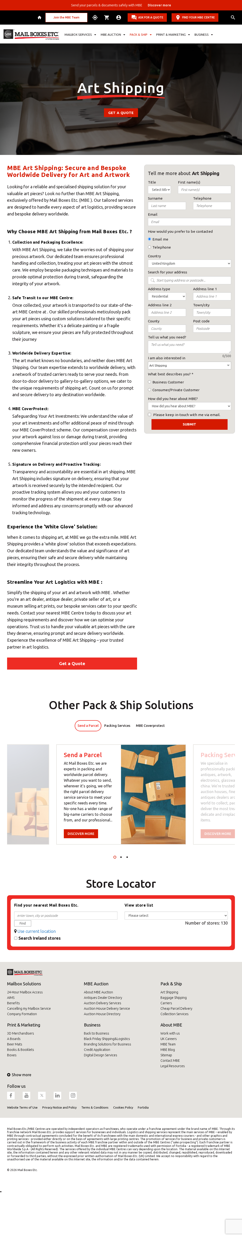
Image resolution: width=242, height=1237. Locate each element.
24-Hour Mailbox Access (25, 992)
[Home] (40, 17)
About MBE (171, 1024)
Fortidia (143, 1107)
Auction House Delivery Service (107, 1008)
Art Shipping (169, 992)
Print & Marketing (23, 1024)
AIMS (10, 998)
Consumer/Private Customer (175, 390)
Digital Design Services (100, 1055)
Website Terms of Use (22, 1107)
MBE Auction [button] (111, 34)
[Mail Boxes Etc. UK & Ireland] (31, 34)
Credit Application (97, 1050)
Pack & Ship (171, 983)
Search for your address (167, 272)
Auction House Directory (102, 1014)
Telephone (161, 247)
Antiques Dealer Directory (103, 998)
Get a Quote (121, 113)
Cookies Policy (123, 1107)
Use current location (36, 931)
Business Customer (168, 382)
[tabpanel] (121, 794)
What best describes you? (169, 374)
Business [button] (201, 34)
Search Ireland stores (39, 938)
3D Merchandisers (20, 1033)
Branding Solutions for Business (107, 1044)
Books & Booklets (20, 1050)
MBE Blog (167, 1050)
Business (92, 1024)
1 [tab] (115, 857)
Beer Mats (14, 1044)
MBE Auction (96, 983)
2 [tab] (121, 857)
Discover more (81, 834)
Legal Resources (172, 1066)
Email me (160, 239)
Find (23, 923)
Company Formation (22, 1014)
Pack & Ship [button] (138, 34)
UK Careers (168, 1039)
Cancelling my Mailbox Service (29, 1008)
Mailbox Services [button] (78, 34)
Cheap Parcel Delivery (176, 1008)
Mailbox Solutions (24, 983)
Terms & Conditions (94, 1107)
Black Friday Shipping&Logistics (107, 1039)
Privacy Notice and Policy (59, 1107)
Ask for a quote (150, 17)
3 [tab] (127, 857)
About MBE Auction (98, 992)
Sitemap (166, 1055)
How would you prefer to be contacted (180, 231)
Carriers (166, 1003)
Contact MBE (170, 1060)
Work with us (170, 1033)
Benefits (13, 1003)
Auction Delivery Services (102, 1003)
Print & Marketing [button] (171, 34)
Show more (21, 1075)
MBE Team (168, 1044)
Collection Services (174, 1014)
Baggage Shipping (173, 998)
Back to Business (96, 1033)
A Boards (14, 1039)
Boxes (12, 1055)
